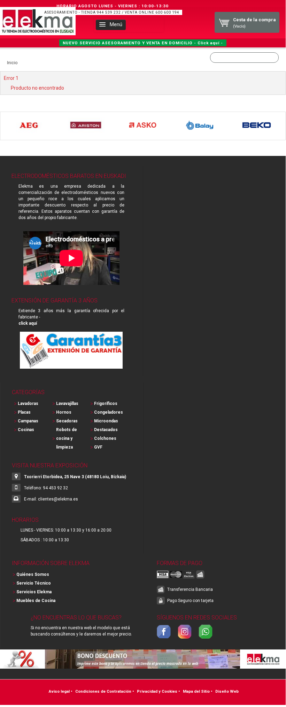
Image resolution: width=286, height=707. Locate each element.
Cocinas (26, 429)
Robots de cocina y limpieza (66, 438)
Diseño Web (227, 691)
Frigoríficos (105, 403)
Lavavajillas (67, 403)
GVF (98, 447)
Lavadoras (28, 403)
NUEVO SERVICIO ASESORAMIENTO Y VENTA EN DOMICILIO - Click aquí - (143, 42)
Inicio (12, 62)
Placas (24, 412)
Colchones (105, 438)
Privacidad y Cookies (157, 691)
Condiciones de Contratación (103, 691)
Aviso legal (59, 691)
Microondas (106, 421)
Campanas (28, 421)
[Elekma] (38, 21)
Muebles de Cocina (35, 600)
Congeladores (108, 412)
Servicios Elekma (34, 591)
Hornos (63, 412)
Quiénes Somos (32, 574)
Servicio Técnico (33, 583)
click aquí (27, 323)
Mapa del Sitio (196, 691)
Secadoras (67, 421)
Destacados (106, 429)
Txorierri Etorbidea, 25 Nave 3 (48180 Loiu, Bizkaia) (75, 476)
